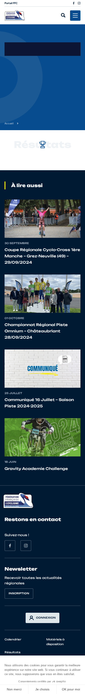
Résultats (12, 652)
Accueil (9, 123)
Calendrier (13, 639)
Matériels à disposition (55, 642)
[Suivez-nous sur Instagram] (79, 3)
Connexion (46, 617)
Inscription (19, 593)
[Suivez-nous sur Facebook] (73, 3)
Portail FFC (11, 3)
